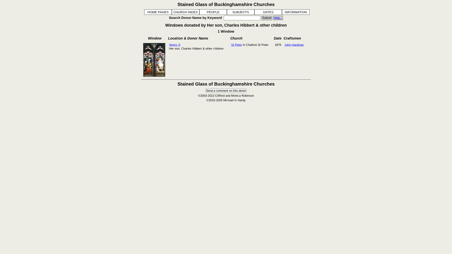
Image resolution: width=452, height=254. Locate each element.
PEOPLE (213, 12)
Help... (278, 18)
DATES (268, 12)
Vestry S (174, 45)
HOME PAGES (158, 12)
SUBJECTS (240, 12)
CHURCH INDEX (185, 12)
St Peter (236, 45)
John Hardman (294, 45)
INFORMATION (296, 12)
